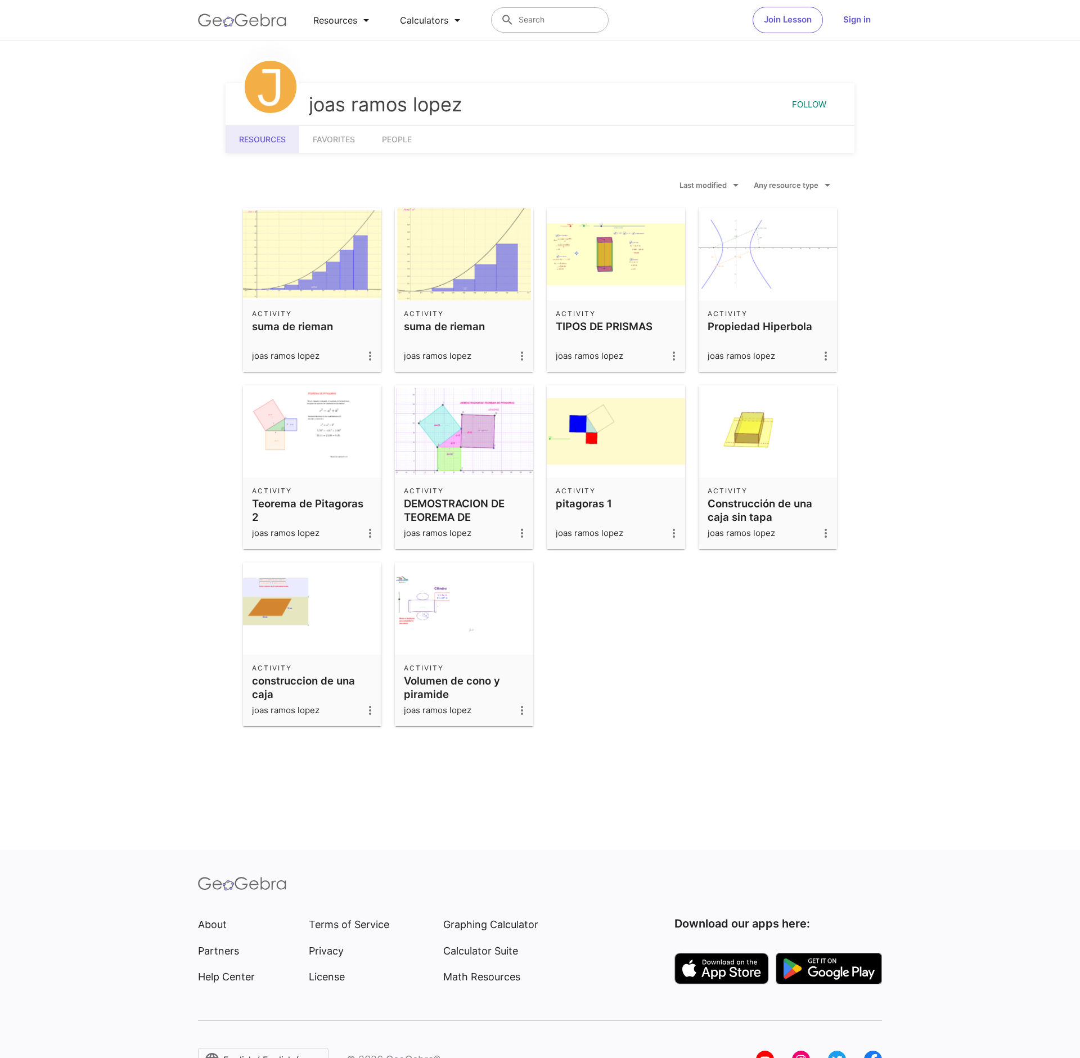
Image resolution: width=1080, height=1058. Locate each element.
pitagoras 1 (584, 503)
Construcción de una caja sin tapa (760, 510)
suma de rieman (292, 326)
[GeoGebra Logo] (242, 20)
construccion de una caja (303, 687)
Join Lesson (788, 19)
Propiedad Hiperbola (760, 326)
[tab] (343, 20)
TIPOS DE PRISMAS (604, 326)
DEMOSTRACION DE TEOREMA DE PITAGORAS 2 (454, 517)
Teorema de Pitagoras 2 (307, 510)
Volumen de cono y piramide (452, 687)
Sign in (857, 19)
